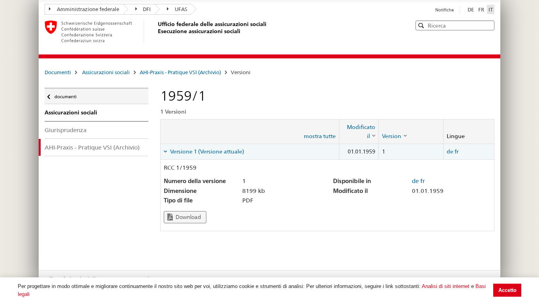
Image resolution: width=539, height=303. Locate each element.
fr (457, 151)
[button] (487, 25)
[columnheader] (359, 131)
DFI (147, 9)
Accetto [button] (507, 290)
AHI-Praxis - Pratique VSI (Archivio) (180, 72)
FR (481, 9)
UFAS (181, 9)
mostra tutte (320, 136)
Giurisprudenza (65, 130)
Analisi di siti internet (446, 286)
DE (471, 9)
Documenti (58, 72)
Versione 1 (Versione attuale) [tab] (206, 151)
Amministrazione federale (88, 9)
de (450, 151)
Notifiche (444, 10)
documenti (65, 95)
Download (187, 217)
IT (490, 9)
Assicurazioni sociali (106, 72)
